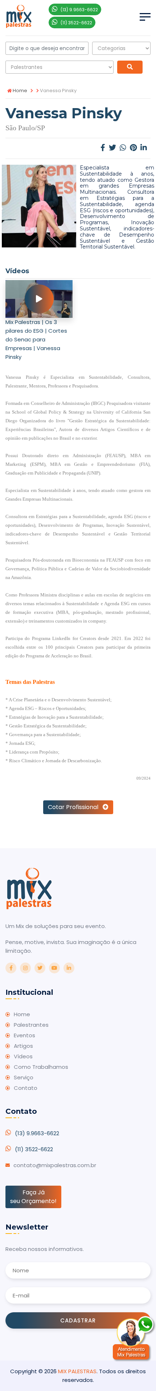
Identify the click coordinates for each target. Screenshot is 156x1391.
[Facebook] (102, 148)
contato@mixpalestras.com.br (54, 1165)
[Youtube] (54, 968)
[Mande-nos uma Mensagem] (134, 1339)
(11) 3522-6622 (34, 1149)
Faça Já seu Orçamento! (33, 1196)
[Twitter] (112, 148)
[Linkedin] (143, 148)
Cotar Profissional (75, 807)
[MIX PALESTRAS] (18, 16)
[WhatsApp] (123, 148)
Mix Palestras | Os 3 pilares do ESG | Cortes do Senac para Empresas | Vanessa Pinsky (36, 339)
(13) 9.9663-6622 (37, 1133)
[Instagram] (25, 968)
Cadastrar (78, 1320)
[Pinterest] (133, 148)
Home (19, 90)
